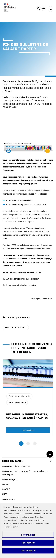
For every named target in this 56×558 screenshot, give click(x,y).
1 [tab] (21, 443)
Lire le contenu (28, 430)
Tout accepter (28, 550)
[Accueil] (10, 8)
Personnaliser (28, 534)
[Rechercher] (38, 9)
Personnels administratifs (16, 327)
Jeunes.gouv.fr (8, 499)
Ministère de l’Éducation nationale (16, 466)
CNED (4, 494)
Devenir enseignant (10, 479)
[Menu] (50, 9)
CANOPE (6, 489)
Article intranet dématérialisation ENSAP (23, 278)
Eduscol (5, 484)
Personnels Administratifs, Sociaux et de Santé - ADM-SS (27, 416)
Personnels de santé (17, 402)
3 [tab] (35, 443)
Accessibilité (43, 8)
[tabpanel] (28, 397)
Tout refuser (28, 542)
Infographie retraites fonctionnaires (21, 285)
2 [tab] (28, 443)
